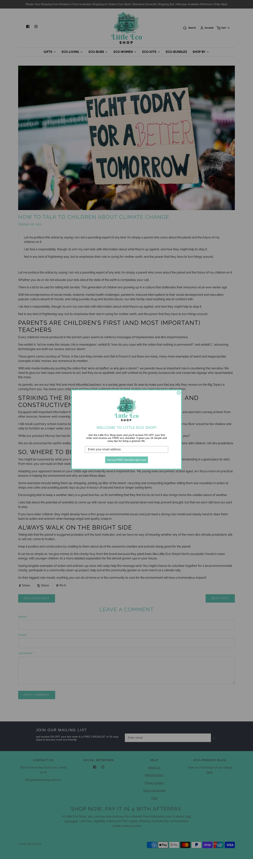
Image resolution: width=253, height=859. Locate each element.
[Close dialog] (179, 393)
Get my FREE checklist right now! (126, 459)
